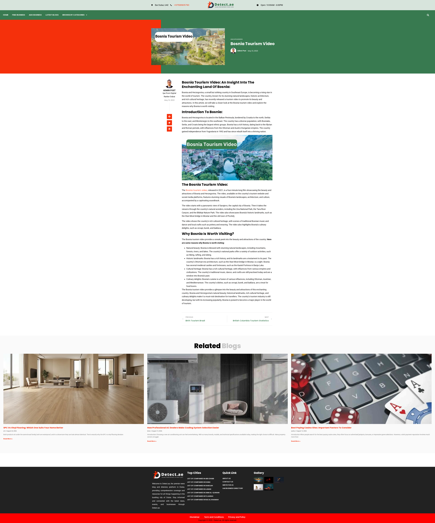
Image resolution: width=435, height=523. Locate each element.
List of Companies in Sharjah (200, 485)
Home (5, 15)
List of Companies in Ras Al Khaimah (203, 500)
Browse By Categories (73, 15)
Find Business (18, 15)
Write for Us (227, 485)
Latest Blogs (52, 15)
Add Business (35, 15)
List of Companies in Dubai (198, 482)
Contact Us (227, 482)
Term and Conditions (214, 517)
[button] (428, 15)
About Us (226, 478)
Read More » (8, 439)
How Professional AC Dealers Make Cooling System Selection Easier (183, 427)
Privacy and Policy (236, 517)
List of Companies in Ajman (199, 489)
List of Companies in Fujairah (200, 496)
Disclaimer (195, 517)
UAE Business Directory (232, 488)
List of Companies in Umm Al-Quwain (203, 493)
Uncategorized (237, 39)
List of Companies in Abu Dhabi (200, 478)
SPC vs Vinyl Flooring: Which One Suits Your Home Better (33, 427)
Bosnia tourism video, (196, 190)
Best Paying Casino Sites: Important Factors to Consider (321, 427)
